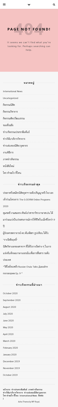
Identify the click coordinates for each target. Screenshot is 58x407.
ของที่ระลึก (8, 125)
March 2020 (9, 340)
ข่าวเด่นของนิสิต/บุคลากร (15, 145)
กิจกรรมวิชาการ (10, 111)
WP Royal (36, 401)
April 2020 (8, 334)
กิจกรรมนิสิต (9, 104)
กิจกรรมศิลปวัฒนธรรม (14, 118)
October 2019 (10, 374)
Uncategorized (10, 98)
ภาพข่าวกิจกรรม (11, 159)
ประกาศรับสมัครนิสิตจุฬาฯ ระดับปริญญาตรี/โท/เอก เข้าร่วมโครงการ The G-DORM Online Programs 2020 (28, 199)
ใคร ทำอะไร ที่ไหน (12, 172)
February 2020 (10, 347)
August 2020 (9, 306)
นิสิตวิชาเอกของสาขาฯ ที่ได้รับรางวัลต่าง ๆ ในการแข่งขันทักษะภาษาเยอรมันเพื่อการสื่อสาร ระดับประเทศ (27, 253)
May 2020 (8, 327)
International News (12, 91)
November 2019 (11, 368)
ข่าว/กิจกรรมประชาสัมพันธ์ (16, 132)
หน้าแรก (6, 389)
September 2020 (12, 300)
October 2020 (10, 293)
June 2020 (8, 320)
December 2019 (11, 361)
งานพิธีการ (8, 152)
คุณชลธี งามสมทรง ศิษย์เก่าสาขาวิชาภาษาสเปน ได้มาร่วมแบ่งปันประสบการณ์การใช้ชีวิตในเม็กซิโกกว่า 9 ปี (29, 219)
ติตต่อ (40, 395)
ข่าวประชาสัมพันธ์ (19, 389)
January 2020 (10, 354)
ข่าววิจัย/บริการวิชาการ (14, 138)
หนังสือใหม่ (8, 166)
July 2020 (8, 313)
